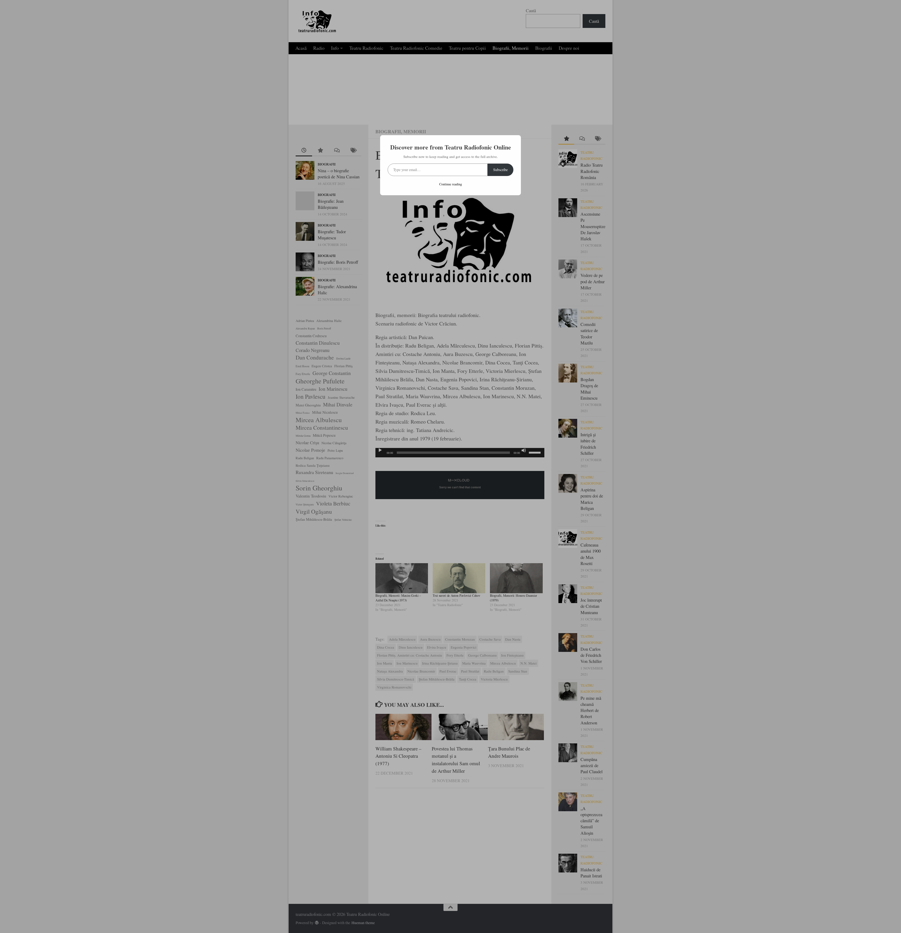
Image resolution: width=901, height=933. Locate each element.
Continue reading (450, 184)
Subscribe (500, 169)
